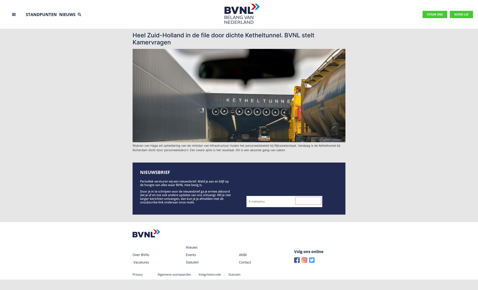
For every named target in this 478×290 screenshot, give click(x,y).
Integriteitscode (210, 274)
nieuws (67, 14)
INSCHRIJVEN (308, 201)
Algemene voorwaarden (174, 274)
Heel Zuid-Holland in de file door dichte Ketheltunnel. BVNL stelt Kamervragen (223, 39)
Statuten (234, 274)
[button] (79, 14)
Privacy (138, 274)
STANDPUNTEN (41, 14)
